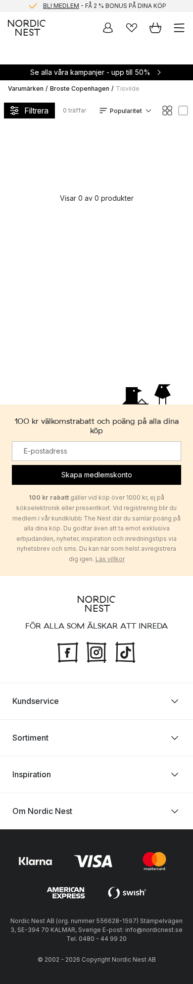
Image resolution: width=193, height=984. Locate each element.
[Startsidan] (27, 28)
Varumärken (26, 88)
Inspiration (31, 774)
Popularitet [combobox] (126, 111)
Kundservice (35, 701)
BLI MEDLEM (61, 5)
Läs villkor (110, 559)
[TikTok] (125, 650)
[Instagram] (96, 650)
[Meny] (179, 28)
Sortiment (30, 738)
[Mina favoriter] (132, 28)
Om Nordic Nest (42, 811)
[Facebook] (67, 650)
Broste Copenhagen (79, 88)
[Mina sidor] (108, 28)
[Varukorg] (155, 28)
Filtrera (36, 111)
